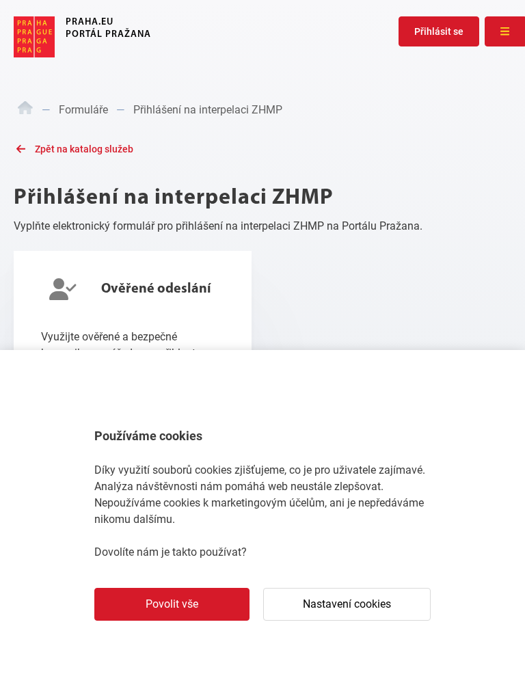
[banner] (82, 36)
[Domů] (25, 110)
